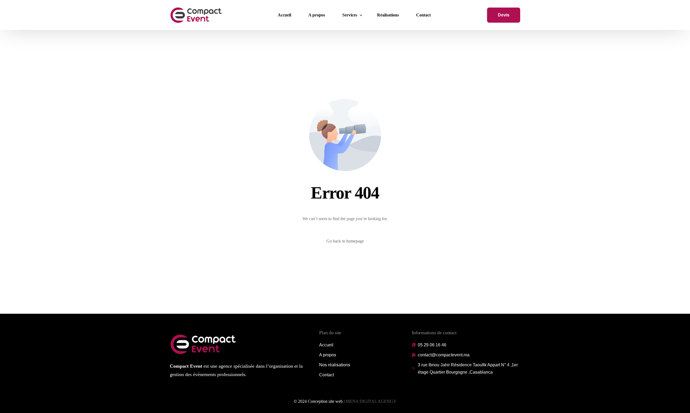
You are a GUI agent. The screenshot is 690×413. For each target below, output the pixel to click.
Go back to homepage (345, 241)
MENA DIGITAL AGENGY (371, 401)
